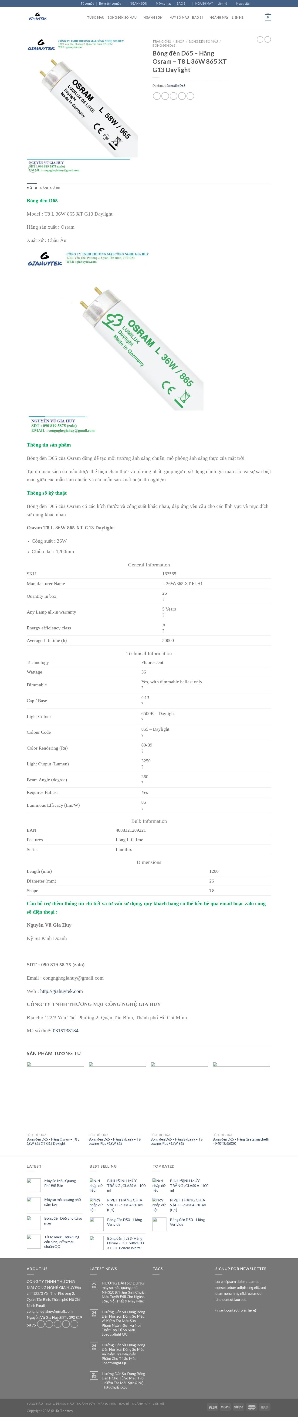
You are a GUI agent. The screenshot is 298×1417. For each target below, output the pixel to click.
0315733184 (65, 1030)
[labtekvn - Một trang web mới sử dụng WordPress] (50, 17)
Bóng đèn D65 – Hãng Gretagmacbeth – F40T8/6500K (241, 1141)
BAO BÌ (181, 3)
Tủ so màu (87, 3)
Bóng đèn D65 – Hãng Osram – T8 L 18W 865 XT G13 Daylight (53, 1141)
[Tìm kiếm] (82, 17)
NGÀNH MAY (204, 3)
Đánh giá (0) (50, 188)
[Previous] (27, 1108)
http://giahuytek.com (61, 991)
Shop (180, 41)
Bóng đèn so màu (110, 3)
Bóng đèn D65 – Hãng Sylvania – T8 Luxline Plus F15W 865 (177, 1141)
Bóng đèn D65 (164, 45)
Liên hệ (222, 3)
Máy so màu (164, 3)
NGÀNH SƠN (138, 3)
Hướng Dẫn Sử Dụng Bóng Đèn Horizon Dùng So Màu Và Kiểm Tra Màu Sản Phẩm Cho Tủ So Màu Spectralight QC (123, 1354)
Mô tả (32, 188)
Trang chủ (161, 41)
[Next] (269, 1108)
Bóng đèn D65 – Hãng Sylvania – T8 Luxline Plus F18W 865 (115, 1141)
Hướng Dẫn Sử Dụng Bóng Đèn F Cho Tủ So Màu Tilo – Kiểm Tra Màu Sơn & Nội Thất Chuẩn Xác (123, 1380)
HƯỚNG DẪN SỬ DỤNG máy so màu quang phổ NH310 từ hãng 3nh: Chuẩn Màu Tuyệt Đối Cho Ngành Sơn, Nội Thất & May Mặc (124, 1292)
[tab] (32, 187)
